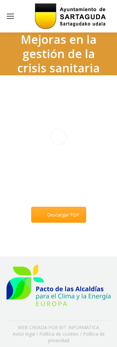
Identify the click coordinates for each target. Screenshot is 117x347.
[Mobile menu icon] (10, 16)
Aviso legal (24, 334)
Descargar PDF (63, 215)
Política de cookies (59, 334)
